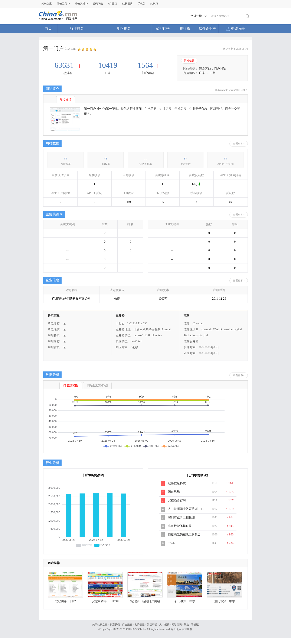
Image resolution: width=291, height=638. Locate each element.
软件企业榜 (207, 28)
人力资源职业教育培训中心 (186, 508)
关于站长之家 (100, 624)
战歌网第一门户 (65, 601)
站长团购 (127, 3)
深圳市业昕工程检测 (181, 517)
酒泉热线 (174, 491)
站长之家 (47, 3)
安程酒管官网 (177, 500)
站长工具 (62, 3)
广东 (108, 73)
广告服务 (127, 624)
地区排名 (124, 28)
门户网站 (148, 73)
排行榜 (185, 28)
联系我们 (115, 624)
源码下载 (98, 3)
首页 (48, 28)
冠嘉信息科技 (177, 483)
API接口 (112, 3)
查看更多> (239, 143)
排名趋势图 (70, 385)
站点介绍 (66, 99)
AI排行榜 (163, 28)
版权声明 (152, 624)
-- (145, 158)
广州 (213, 73)
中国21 (172, 543)
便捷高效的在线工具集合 (184, 534)
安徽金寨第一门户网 (105, 601)
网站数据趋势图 (97, 385)
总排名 (67, 73)
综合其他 (205, 68)
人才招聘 (164, 624)
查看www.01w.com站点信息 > (231, 89)
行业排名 (77, 28)
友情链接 (139, 624)
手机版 (195, 624)
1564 (145, 65)
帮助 (186, 624)
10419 (107, 65)
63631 (65, 65)
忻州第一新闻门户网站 (145, 601)
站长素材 (80, 3)
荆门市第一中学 (224, 601)
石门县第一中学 (184, 601)
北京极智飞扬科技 (180, 526)
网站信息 (189, 60)
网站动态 (176, 624)
